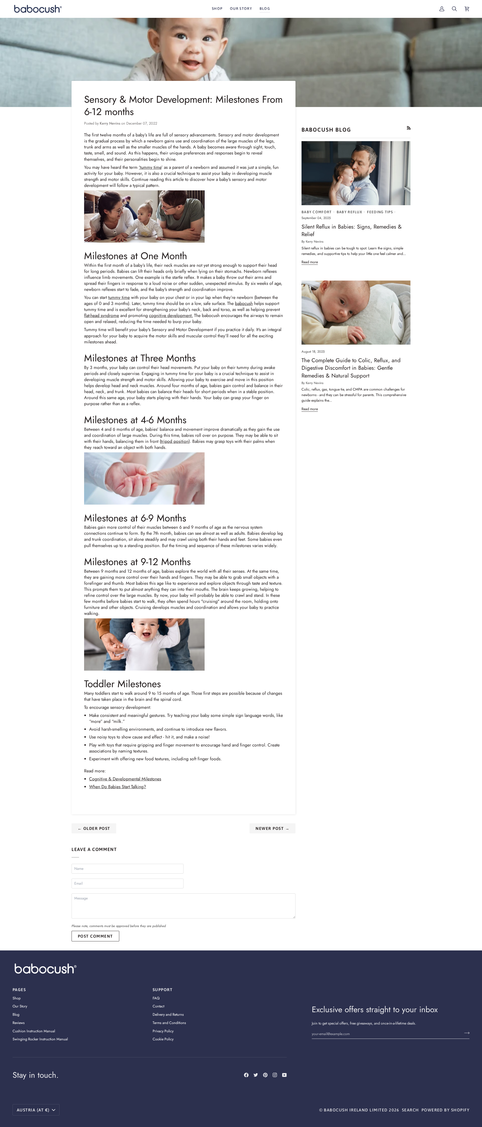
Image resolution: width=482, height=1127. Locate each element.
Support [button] (162, 989)
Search (410, 1110)
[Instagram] (275, 1075)
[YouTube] (284, 1075)
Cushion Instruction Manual (34, 1031)
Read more (310, 261)
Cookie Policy (163, 1039)
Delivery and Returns (168, 1014)
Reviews (19, 1022)
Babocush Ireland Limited (355, 1110)
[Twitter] (256, 1075)
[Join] (465, 1033)
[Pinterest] (265, 1075)
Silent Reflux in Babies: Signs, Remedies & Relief (352, 230)
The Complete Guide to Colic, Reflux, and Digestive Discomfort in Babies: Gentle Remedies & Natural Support (351, 368)
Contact (158, 1006)
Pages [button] (19, 989)
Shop (17, 998)
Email (80, 889)
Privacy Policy (163, 1031)
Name (79, 874)
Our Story (20, 1006)
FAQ (156, 998)
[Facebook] (246, 1075)
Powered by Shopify (445, 1110)
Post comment (95, 936)
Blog (16, 1014)
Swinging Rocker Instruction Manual (40, 1039)
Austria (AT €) (33, 1110)
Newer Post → (272, 828)
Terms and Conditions (169, 1022)
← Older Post (94, 828)
